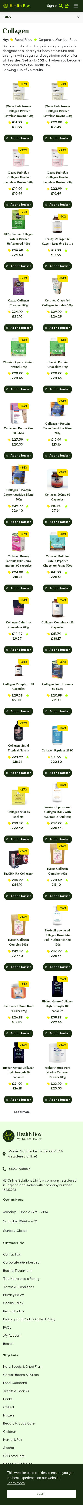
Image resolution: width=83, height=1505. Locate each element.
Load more (22, 1112)
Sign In (52, 6)
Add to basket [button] (20, 138)
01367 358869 (19, 1169)
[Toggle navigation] (76, 6)
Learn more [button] (16, 1483)
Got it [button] (41, 1494)
